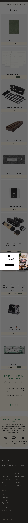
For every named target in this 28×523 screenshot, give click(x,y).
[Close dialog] (27, 253)
